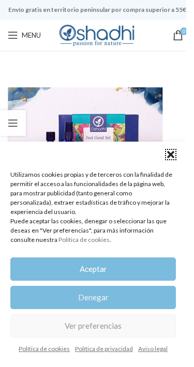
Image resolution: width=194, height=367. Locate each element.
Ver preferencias (93, 325)
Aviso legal (153, 349)
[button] (171, 154)
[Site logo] (97, 34)
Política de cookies (84, 239)
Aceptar (93, 268)
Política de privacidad (104, 349)
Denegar (93, 297)
